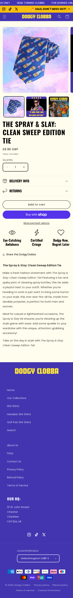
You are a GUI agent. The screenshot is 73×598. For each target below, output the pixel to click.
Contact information (49, 590)
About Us (12, 445)
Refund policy (60, 585)
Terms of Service (17, 485)
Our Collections (16, 398)
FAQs (10, 453)
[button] (4, 17)
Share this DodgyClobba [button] (21, 254)
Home (11, 390)
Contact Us (14, 461)
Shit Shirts (13, 406)
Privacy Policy (15, 469)
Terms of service (25, 590)
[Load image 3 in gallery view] (59, 106)
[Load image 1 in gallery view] (14, 106)
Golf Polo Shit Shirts (19, 422)
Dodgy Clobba (22, 584)
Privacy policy (41, 585)
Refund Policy (15, 477)
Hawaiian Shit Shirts (19, 414)
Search (11, 430)
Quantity (8, 160)
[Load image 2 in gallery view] (36, 106)
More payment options (37, 223)
